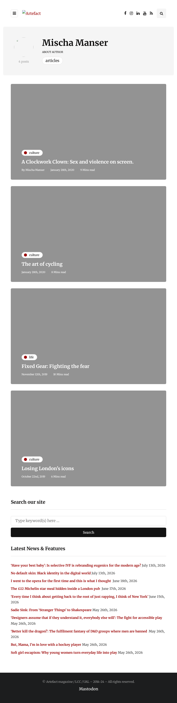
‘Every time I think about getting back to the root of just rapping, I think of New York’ (79, 597)
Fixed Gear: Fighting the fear (55, 366)
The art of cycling (42, 264)
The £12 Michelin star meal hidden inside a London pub (56, 589)
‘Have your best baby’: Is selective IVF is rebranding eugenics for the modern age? (76, 565)
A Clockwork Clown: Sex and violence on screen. (78, 162)
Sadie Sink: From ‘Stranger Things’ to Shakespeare (51, 610)
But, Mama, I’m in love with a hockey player (46, 645)
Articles (52, 60)
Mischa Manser (75, 42)
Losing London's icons (48, 468)
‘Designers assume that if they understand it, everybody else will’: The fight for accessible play (86, 618)
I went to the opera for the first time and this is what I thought (61, 581)
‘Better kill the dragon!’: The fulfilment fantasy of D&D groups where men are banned (79, 631)
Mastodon (88, 688)
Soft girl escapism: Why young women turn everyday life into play (64, 652)
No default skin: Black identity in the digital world (51, 573)
